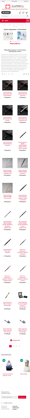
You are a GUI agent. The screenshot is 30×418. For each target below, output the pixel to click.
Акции (3, 1)
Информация (16, 407)
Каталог (7, 12)
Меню (6, 20)
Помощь (15, 409)
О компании (14, 1)
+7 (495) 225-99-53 (7, 403)
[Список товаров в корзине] (27, 13)
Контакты (26, 1)
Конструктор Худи (5, 408)
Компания (15, 406)
